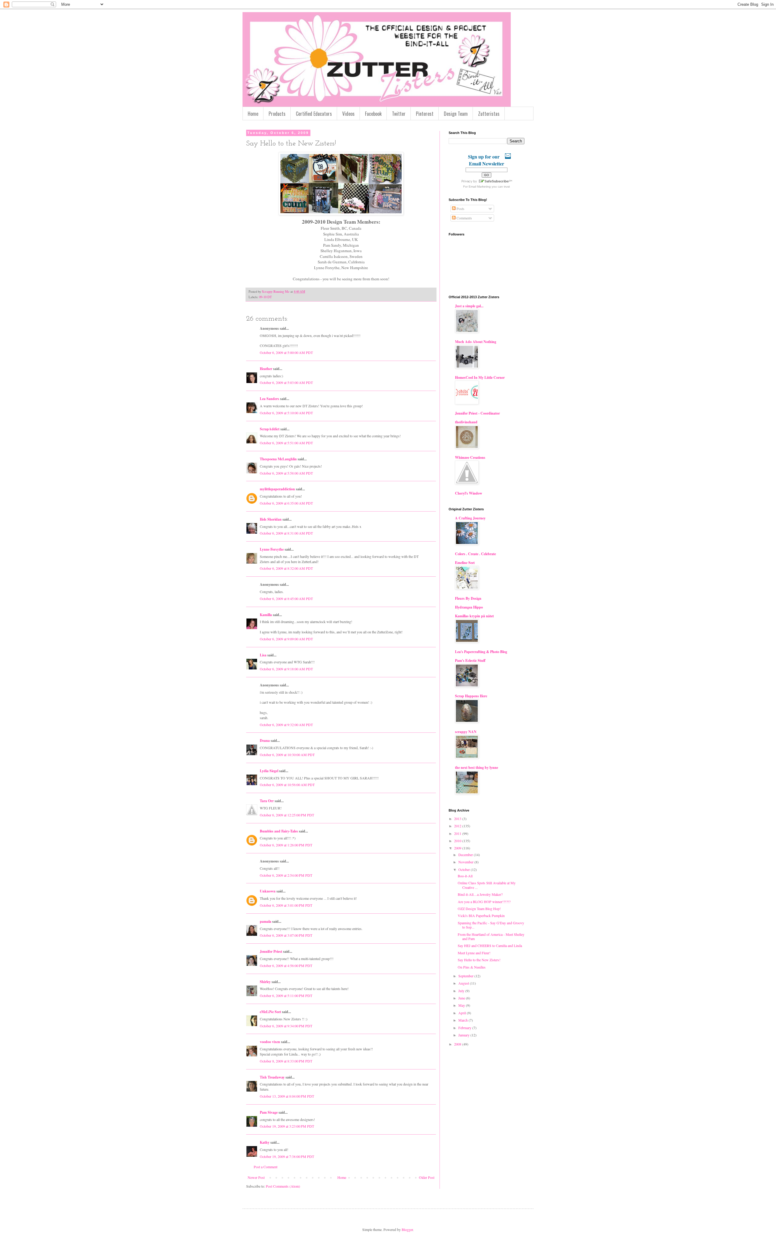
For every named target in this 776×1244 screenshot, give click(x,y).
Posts (460, 208)
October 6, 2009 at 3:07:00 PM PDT (286, 935)
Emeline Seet (465, 562)
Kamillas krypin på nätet (474, 616)
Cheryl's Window (468, 493)
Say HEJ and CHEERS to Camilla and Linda (490, 945)
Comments (464, 217)
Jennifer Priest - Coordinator (477, 413)
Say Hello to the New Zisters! (479, 959)
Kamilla (266, 614)
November (466, 861)
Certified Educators (314, 113)
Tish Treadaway (272, 1077)
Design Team (456, 113)
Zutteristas (489, 113)
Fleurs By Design (468, 598)
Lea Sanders (269, 398)
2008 (458, 1044)
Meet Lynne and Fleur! (474, 952)
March (463, 1020)
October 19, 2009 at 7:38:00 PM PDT (287, 1156)
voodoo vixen (270, 1041)
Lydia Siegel (269, 770)
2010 (458, 840)
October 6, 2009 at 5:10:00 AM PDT (286, 412)
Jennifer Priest (271, 951)
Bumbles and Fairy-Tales (279, 831)
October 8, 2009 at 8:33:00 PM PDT (286, 1061)
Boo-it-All (465, 875)
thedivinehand (466, 422)
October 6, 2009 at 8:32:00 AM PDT (286, 568)
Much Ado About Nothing (475, 341)
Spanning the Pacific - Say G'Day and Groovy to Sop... (491, 924)
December (466, 854)
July (461, 990)
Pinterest (424, 113)
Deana (265, 740)
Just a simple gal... (469, 305)
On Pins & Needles (472, 967)
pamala (265, 921)
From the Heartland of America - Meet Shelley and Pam (491, 936)
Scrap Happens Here (471, 696)
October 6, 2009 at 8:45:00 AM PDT (286, 598)
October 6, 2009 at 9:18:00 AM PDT (286, 668)
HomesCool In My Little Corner (480, 377)
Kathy (264, 1142)
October (464, 869)
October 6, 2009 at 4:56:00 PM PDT (286, 965)
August (464, 983)
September (466, 975)
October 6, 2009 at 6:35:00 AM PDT (286, 503)
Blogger (407, 1229)
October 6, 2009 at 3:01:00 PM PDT (286, 905)
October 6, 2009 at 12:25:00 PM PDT (287, 814)
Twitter (399, 113)
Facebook (373, 113)
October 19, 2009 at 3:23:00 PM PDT (287, 1126)
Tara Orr (267, 800)
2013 (458, 818)
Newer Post (256, 1177)
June (462, 998)
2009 (458, 847)
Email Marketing (480, 186)
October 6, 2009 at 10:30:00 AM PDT (287, 754)
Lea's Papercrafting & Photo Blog (481, 651)
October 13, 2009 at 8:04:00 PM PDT (287, 1096)
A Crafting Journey (470, 518)
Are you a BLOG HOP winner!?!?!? (484, 901)
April (462, 1012)
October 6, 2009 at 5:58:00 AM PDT (286, 473)
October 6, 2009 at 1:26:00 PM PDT (286, 844)
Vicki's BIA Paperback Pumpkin (481, 915)
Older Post (426, 1177)
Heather (266, 368)
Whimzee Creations (470, 457)
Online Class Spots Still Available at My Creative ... (487, 884)
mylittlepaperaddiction (277, 489)
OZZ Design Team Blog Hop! (479, 908)
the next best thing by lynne (476, 767)
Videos (348, 113)
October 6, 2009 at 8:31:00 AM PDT (286, 533)
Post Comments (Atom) (283, 1186)
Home (253, 113)
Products (277, 113)
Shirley (265, 981)
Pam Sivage (269, 1112)
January (464, 1034)
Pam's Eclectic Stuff (470, 660)
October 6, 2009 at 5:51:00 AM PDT (286, 442)
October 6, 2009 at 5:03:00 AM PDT (286, 382)
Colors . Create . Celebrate (475, 553)
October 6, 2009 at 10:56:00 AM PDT (287, 784)
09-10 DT (265, 297)
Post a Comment (265, 1166)
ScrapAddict (269, 429)
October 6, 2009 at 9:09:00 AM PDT (286, 638)
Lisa (263, 655)
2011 (458, 833)
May (462, 1005)
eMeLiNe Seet (270, 1011)
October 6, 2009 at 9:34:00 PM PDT (286, 1025)
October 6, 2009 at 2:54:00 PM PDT (286, 875)
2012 (458, 825)
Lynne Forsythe (272, 549)
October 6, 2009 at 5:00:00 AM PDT (286, 352)
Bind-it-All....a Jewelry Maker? (480, 894)
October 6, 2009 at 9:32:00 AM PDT (286, 724)
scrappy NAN (466, 731)
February (465, 1027)
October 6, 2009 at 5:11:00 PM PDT (286, 995)
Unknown (268, 891)
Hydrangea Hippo (469, 607)
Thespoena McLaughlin (278, 459)
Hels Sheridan (271, 519)
